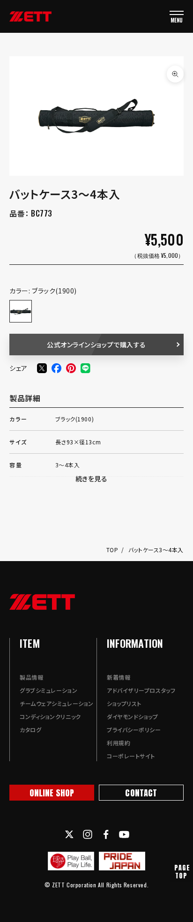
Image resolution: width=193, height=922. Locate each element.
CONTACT (141, 793)
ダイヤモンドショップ (132, 716)
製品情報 (31, 677)
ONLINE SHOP (52, 793)
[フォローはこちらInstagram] (87, 834)
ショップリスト (124, 703)
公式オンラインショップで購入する (96, 344)
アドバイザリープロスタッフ (141, 690)
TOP (113, 550)
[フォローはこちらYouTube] (124, 834)
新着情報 (118, 677)
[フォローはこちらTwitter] (69, 834)
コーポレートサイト (131, 756)
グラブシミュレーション (48, 690)
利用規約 (118, 743)
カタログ (30, 730)
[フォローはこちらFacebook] (105, 834)
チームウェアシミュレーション (57, 703)
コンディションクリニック (50, 716)
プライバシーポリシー (134, 730)
